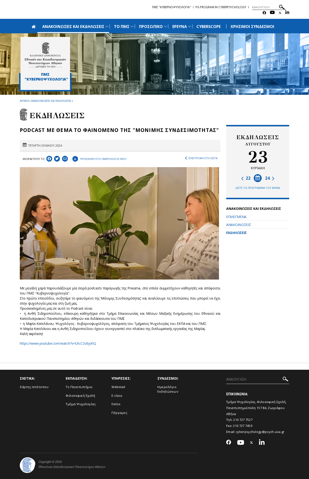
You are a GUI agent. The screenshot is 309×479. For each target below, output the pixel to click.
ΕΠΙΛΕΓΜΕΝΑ (236, 216)
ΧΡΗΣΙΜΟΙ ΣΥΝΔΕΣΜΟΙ (252, 26)
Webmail (118, 387)
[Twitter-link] (280, 13)
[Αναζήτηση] (282, 8)
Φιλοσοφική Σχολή (80, 395)
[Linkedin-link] (287, 13)
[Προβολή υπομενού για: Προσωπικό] (165, 26)
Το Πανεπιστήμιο (79, 387)
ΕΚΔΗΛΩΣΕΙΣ (236, 232)
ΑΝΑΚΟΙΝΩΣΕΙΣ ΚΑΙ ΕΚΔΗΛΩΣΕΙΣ (73, 26)
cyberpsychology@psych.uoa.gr (260, 432)
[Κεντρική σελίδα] (45, 55)
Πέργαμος (119, 413)
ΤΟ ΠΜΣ (121, 26)
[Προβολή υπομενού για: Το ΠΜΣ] (132, 26)
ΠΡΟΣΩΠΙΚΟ (150, 26)
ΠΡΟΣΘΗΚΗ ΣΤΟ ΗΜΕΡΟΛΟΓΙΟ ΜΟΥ (100, 158)
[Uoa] (27, 465)
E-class (117, 395)
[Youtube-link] (272, 13)
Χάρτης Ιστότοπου (34, 387)
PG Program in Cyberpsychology (221, 7)
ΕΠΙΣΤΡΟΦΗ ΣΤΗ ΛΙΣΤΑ (203, 158)
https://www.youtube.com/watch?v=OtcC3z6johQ (58, 343)
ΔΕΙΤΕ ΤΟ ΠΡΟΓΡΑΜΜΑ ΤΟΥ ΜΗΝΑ (257, 188)
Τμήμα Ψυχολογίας (81, 404)
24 (268, 178)
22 (248, 178)
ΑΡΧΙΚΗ (24, 101)
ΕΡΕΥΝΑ (179, 26)
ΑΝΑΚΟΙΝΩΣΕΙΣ (238, 224)
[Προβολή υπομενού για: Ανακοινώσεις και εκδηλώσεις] (107, 26)
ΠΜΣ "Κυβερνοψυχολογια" (171, 7)
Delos (116, 404)
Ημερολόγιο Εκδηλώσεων (167, 389)
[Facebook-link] (264, 13)
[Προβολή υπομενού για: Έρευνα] (189, 26)
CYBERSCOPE (209, 26)
